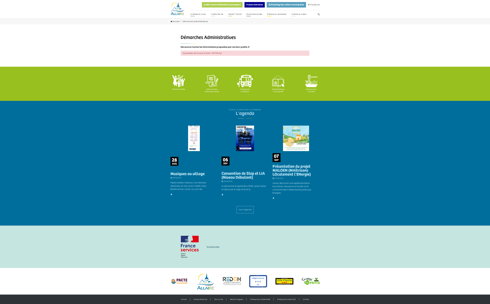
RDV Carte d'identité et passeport (223, 4)
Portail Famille (178, 89)
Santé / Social (234, 14)
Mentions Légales (236, 299)
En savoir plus (213, 246)
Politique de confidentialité (260, 299)
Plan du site (218, 299)
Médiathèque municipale (278, 90)
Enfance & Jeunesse (276, 14)
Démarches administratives (212, 90)
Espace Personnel (200, 299)
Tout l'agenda (245, 209)
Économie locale (254, 14)
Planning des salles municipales (287, 4)
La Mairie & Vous (198, 14)
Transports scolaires (245, 90)
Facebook (315, 4)
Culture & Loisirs (298, 14)
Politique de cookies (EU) (286, 299)
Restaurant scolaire (311, 90)
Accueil (176, 21)
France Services (254, 4)
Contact (306, 299)
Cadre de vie (217, 14)
